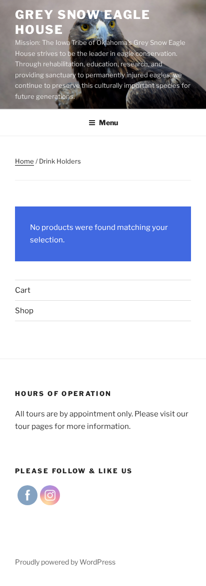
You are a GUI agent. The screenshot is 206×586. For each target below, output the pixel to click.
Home (24, 161)
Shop (24, 310)
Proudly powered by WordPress (65, 562)
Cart (22, 290)
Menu (108, 122)
